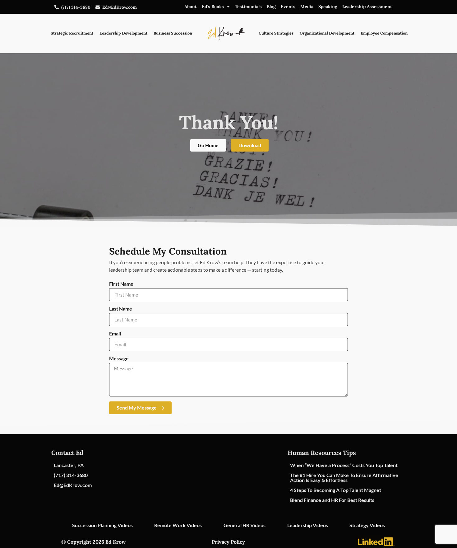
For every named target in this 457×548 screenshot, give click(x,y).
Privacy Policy (228, 542)
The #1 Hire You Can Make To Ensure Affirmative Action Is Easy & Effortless (344, 477)
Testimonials (248, 6)
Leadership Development (123, 33)
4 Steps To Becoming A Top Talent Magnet (335, 490)
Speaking (327, 6)
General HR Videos (244, 525)
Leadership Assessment (367, 6)
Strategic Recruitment (72, 33)
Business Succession (173, 33)
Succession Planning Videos (102, 525)
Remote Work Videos (178, 525)
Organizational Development (327, 33)
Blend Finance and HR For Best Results (332, 500)
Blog (271, 6)
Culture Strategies (276, 33)
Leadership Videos (307, 525)
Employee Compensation (384, 33)
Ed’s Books (213, 6)
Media (306, 6)
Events (288, 6)
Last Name (120, 308)
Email (115, 333)
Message (119, 358)
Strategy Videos (367, 525)
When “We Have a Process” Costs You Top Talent (344, 465)
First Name (121, 284)
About (190, 6)
